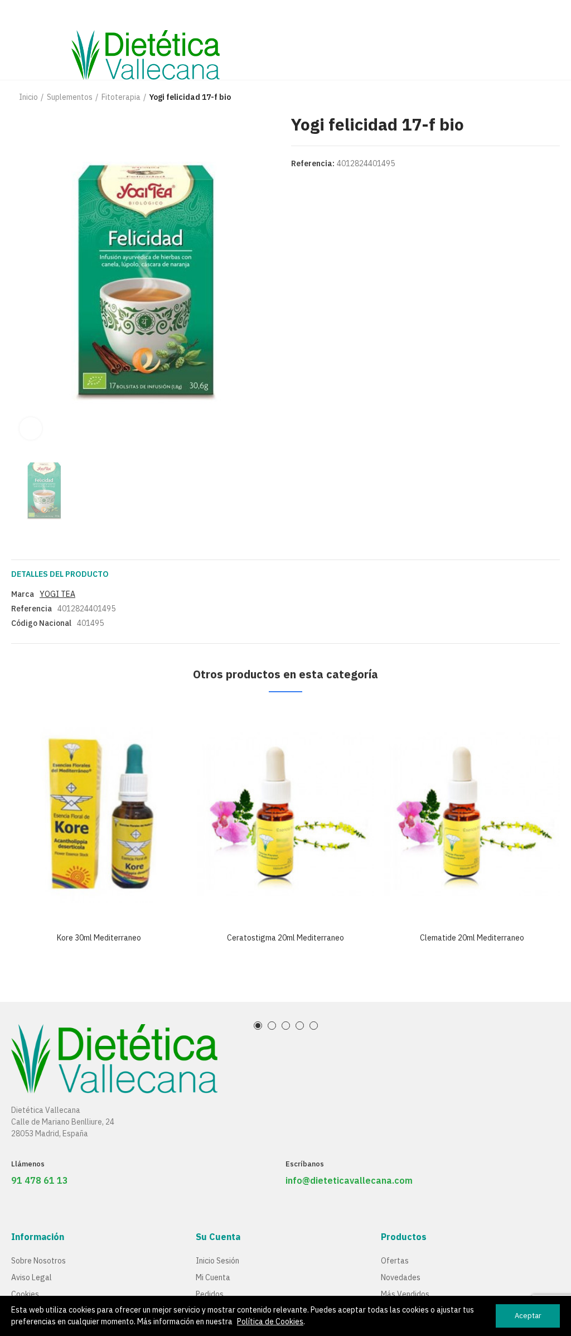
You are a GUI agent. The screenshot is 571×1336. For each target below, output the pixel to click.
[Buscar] (534, 39)
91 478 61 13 (39, 1180)
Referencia (31, 609)
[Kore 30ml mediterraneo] (99, 815)
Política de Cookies (270, 1321)
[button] (258, 1025)
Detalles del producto (60, 574)
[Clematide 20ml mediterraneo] (472, 815)
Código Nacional (41, 623)
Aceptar (528, 1315)
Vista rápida (159, 725)
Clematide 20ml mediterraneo (472, 938)
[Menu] (16, 15)
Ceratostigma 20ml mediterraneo (285, 938)
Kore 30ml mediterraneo (99, 938)
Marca (22, 594)
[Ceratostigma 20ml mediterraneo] (286, 815)
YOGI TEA (57, 594)
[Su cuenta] (554, 40)
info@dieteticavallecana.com (349, 1180)
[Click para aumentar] (31, 428)
